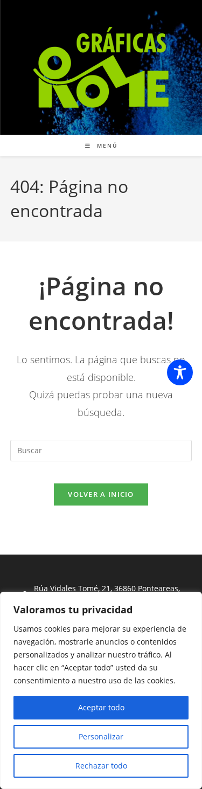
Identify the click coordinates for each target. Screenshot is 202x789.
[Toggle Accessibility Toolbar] (180, 372)
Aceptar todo (101, 707)
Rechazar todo (101, 765)
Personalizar (101, 736)
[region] (101, 690)
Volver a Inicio (101, 494)
